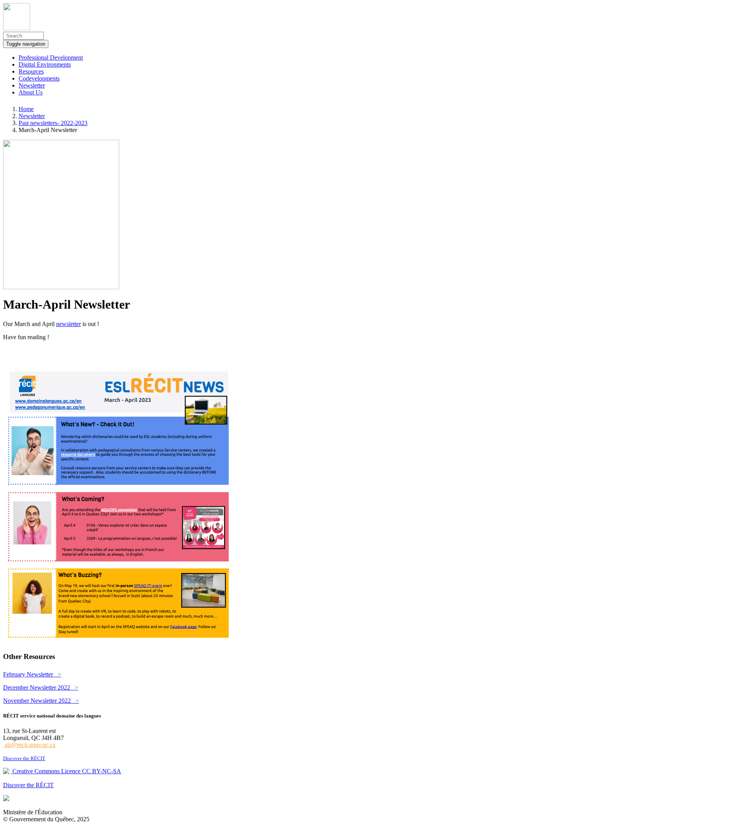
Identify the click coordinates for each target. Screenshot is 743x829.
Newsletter (32, 85)
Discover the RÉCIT (24, 758)
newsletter (68, 324)
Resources (31, 71)
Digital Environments (45, 64)
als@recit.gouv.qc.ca (29, 744)
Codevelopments (39, 78)
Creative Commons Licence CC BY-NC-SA (66, 771)
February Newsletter (32, 674)
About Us (31, 92)
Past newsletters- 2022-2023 (53, 123)
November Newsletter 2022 (41, 700)
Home (26, 109)
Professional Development (51, 57)
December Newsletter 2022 (40, 687)
